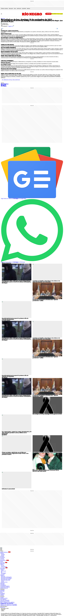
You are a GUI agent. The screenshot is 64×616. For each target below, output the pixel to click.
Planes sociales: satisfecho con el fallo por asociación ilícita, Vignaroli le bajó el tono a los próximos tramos (15, 453)
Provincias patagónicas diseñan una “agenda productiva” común (45, 300)
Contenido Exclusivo (5, 586)
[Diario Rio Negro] (6, 611)
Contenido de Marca (5, 587)
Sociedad (2, 569)
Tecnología (3, 573)
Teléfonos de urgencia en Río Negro (8, 604)
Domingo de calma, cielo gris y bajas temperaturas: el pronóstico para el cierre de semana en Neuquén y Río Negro (16, 282)
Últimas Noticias (5, 552)
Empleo (2, 597)
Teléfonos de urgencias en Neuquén (8, 605)
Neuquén (11, 8)
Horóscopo (3, 571)
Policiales (2, 583)
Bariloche (19, 8)
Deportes (2, 563)
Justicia (2, 555)
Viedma (28, 8)
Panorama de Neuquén (6, 577)
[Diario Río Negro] (32, 13)
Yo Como (3, 574)
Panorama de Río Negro (6, 578)
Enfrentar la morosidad (8, 489)
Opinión (2, 575)
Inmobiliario (3, 585)
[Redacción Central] (1, 22)
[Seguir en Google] (1, 29)
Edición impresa (4, 588)
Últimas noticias (4, 8)
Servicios (3, 18)
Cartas (2, 581)
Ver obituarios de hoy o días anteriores (11, 79)
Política (2, 553)
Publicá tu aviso (4, 598)
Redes (1, 561)
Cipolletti (24, 8)
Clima (2, 570)
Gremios (3, 554)
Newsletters (4, 560)
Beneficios (2, 607)
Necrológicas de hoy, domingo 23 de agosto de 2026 (47, 414)
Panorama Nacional (5, 580)
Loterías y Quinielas (4, 600)
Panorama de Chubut (6, 579)
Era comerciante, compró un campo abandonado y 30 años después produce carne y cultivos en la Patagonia (16, 432)
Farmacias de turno (4, 601)
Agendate (3, 562)
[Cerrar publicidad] (1, 548)
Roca (15, 8)
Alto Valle (2, 591)
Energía (2, 556)
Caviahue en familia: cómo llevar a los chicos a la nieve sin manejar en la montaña (46, 281)
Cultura (2, 564)
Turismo (2, 558)
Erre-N (2, 565)
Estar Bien (3, 568)
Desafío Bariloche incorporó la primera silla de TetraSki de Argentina (15, 319)
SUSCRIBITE (57, 13)
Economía (2, 557)
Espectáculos (4, 566)
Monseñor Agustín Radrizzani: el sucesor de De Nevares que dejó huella (46, 470)
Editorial (3, 576)
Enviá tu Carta (4, 582)
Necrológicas (3, 599)
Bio (1, 572)
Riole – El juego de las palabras (7, 602)
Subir (2, 610)
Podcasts (2, 584)
